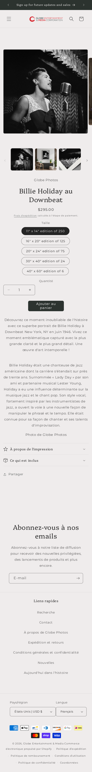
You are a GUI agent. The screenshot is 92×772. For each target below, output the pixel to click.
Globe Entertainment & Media (43, 743)
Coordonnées (69, 762)
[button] (9, 19)
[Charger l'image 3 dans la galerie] (70, 159)
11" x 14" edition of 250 (45, 231)
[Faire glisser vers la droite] (87, 160)
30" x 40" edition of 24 (45, 261)
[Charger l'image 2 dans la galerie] (46, 159)
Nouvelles (46, 663)
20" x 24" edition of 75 (45, 251)
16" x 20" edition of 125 (45, 241)
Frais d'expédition (25, 215)
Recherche (46, 612)
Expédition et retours (46, 642)
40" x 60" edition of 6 (45, 271)
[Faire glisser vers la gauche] (5, 160)
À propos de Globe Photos (46, 632)
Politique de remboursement (30, 755)
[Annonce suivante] (84, 5)
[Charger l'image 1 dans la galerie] (22, 159)
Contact (46, 622)
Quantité (46, 281)
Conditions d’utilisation (70, 755)
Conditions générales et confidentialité (46, 652)
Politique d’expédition (71, 748)
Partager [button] (15, 474)
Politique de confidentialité (37, 762)
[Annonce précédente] (8, 5)
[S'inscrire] (78, 578)
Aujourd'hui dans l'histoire (46, 673)
